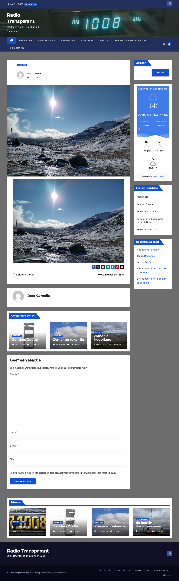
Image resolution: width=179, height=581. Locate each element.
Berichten (25, 40)
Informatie (17, 48)
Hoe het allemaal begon (130, 40)
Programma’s (46, 40)
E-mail (14, 446)
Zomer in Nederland (102, 338)
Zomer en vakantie (68, 339)
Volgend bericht (25, 274)
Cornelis (37, 73)
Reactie (14, 374)
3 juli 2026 (102, 531)
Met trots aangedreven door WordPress (23, 573)
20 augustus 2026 (24, 527)
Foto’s (104, 40)
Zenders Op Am (25, 339)
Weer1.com (158, 177)
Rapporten (68, 40)
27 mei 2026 (144, 531)
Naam (13, 432)
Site (12, 459)
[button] (164, 44)
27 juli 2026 (62, 531)
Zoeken (141, 62)
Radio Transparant (28, 551)
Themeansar (63, 573)
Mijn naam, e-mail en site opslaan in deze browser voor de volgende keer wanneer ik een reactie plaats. (64, 473)
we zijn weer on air (110, 274)
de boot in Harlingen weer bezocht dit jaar (148, 526)
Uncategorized (19, 522)
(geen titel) (142, 197)
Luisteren (87, 40)
